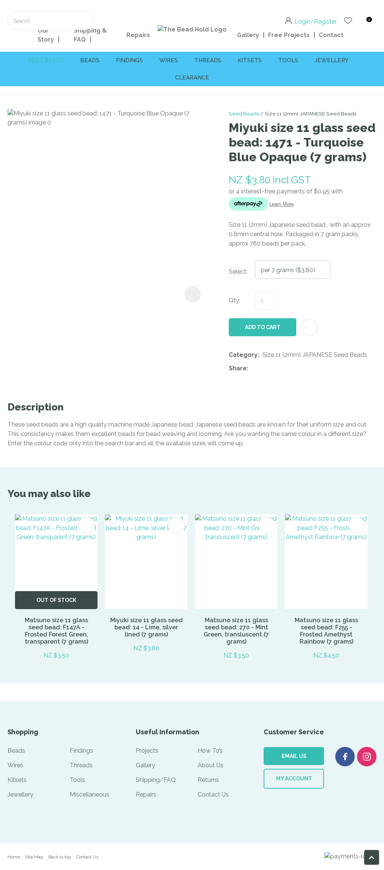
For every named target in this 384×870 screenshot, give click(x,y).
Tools (288, 60)
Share (238, 368)
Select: (238, 271)
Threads (207, 60)
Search (85, 20)
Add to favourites (86, 525)
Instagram (366, 757)
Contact (331, 35)
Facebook (345, 757)
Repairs (138, 35)
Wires (168, 60)
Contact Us (213, 794)
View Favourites (348, 20)
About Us (211, 765)
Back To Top (371, 857)
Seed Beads (244, 114)
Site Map (34, 857)
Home (14, 857)
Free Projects (289, 35)
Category (243, 354)
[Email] (275, 368)
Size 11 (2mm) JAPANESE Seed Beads (311, 114)
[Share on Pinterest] (286, 368)
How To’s (210, 750)
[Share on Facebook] (253, 368)
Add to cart (262, 327)
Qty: (234, 300)
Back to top (59, 857)
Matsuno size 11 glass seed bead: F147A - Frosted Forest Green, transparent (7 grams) (56, 631)
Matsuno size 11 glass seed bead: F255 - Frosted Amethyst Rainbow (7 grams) (326, 631)
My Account (294, 779)
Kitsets (250, 60)
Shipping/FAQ (156, 779)
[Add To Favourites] (310, 327)
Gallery (248, 35)
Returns (208, 779)
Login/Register (315, 21)
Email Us (294, 756)
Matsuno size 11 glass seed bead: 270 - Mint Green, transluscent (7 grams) (236, 631)
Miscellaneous (89, 794)
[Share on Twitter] (263, 368)
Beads (89, 60)
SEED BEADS (46, 60)
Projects (147, 750)
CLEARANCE (192, 77)
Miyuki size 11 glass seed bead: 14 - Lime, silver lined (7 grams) (146, 627)
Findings (129, 60)
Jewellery (331, 60)
